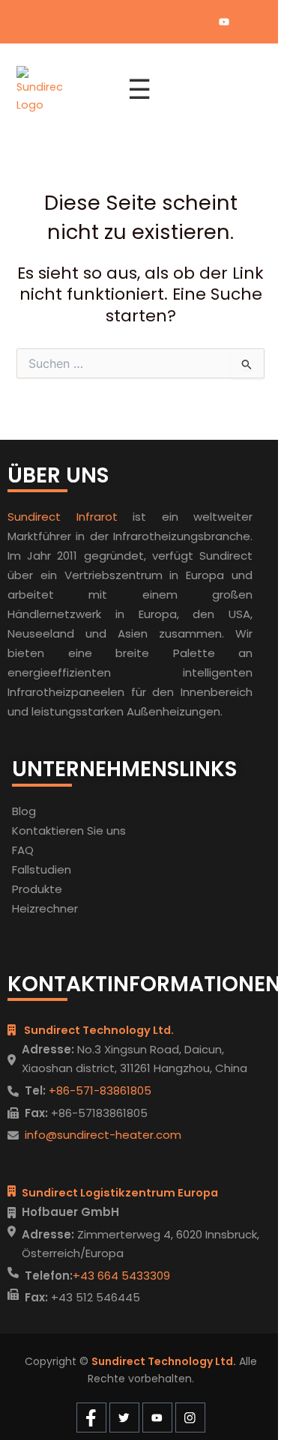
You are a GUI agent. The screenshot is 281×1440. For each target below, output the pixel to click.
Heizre (29, 908)
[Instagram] (249, 21)
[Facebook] (173, 21)
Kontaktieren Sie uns (69, 830)
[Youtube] (224, 21)
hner (65, 908)
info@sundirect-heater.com (103, 1135)
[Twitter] (198, 21)
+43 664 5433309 (121, 1275)
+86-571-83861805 (98, 1090)
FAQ (23, 850)
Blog (24, 811)
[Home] (62, 90)
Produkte (37, 889)
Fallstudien (41, 869)
